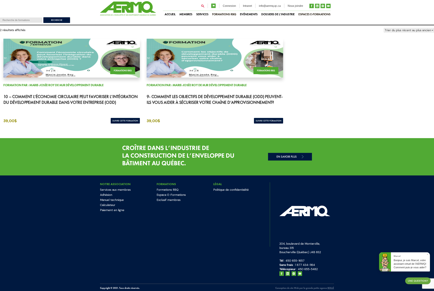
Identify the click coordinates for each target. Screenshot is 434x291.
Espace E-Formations (171, 195)
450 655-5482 (308, 269)
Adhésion (106, 195)
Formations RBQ (224, 14)
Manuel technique (112, 200)
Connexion (229, 5)
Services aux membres (115, 190)
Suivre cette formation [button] (125, 120)
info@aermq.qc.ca (270, 5)
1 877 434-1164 (305, 265)
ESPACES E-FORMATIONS (314, 14)
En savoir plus (287, 156)
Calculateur (107, 205)
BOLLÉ (331, 287)
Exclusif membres (169, 200)
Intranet (247, 5)
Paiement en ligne (112, 210)
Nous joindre (295, 5)
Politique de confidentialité (231, 190)
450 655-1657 (294, 260)
